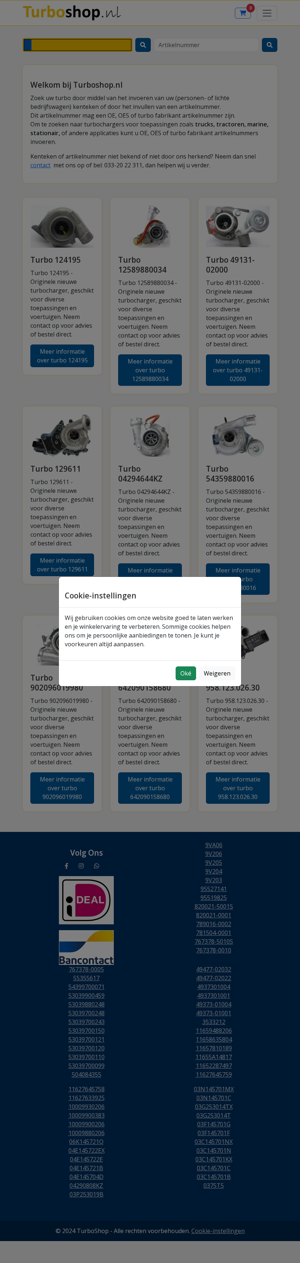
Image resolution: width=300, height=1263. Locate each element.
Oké (185, 673)
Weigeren (217, 673)
